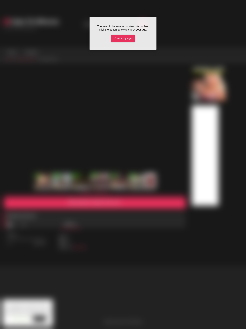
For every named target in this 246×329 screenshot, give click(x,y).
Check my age (123, 38)
